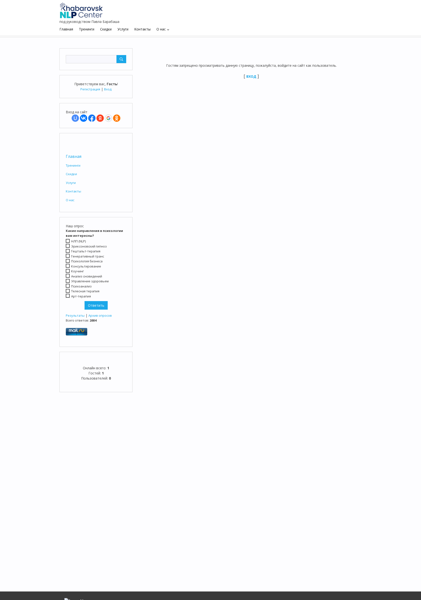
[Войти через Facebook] (92, 118)
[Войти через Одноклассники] (116, 118)
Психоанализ (81, 286)
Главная (73, 156)
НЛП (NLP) (78, 241)
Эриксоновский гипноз (89, 246)
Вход (108, 89)
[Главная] (81, 8)
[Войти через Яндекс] (100, 118)
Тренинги (73, 165)
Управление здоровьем (90, 281)
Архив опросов (100, 315)
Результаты (75, 315)
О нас (70, 200)
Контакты (73, 191)
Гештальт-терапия (85, 251)
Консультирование (86, 266)
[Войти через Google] (108, 118)
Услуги (71, 183)
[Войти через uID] (75, 118)
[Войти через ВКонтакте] (83, 118)
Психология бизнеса (87, 261)
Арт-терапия (81, 296)
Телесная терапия (85, 291)
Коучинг (77, 271)
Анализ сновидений (86, 276)
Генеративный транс (87, 256)
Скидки (71, 174)
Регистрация (90, 89)
